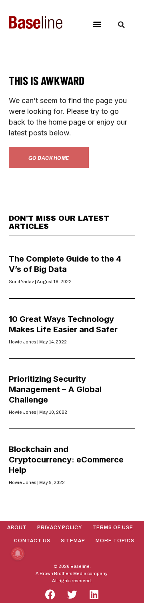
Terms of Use (112, 527)
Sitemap (73, 540)
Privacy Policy (59, 527)
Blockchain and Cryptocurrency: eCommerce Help (66, 459)
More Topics (115, 540)
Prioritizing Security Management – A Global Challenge (55, 389)
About (17, 527)
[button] (97, 24)
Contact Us (32, 540)
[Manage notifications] (17, 553)
